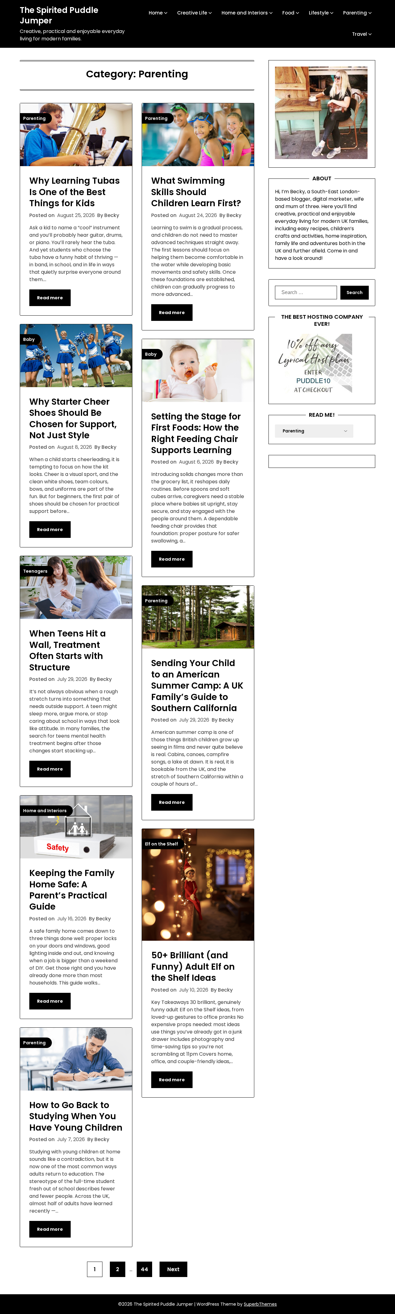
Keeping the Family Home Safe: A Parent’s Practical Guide (71, 890)
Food (288, 13)
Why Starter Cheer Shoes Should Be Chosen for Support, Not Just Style (73, 418)
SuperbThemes (260, 1304)
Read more (50, 298)
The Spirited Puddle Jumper (59, 15)
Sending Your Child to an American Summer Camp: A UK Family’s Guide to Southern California (197, 685)
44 (144, 1269)
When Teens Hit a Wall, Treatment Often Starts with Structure (67, 650)
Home (156, 13)
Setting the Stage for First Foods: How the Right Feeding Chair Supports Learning (196, 433)
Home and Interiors (245, 13)
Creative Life (192, 13)
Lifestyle (319, 13)
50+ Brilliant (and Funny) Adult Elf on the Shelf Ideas (193, 966)
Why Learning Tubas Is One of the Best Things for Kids (74, 192)
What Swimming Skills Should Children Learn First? (196, 192)
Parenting (355, 13)
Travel (359, 34)
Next (173, 1269)
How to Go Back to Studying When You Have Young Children (76, 1116)
